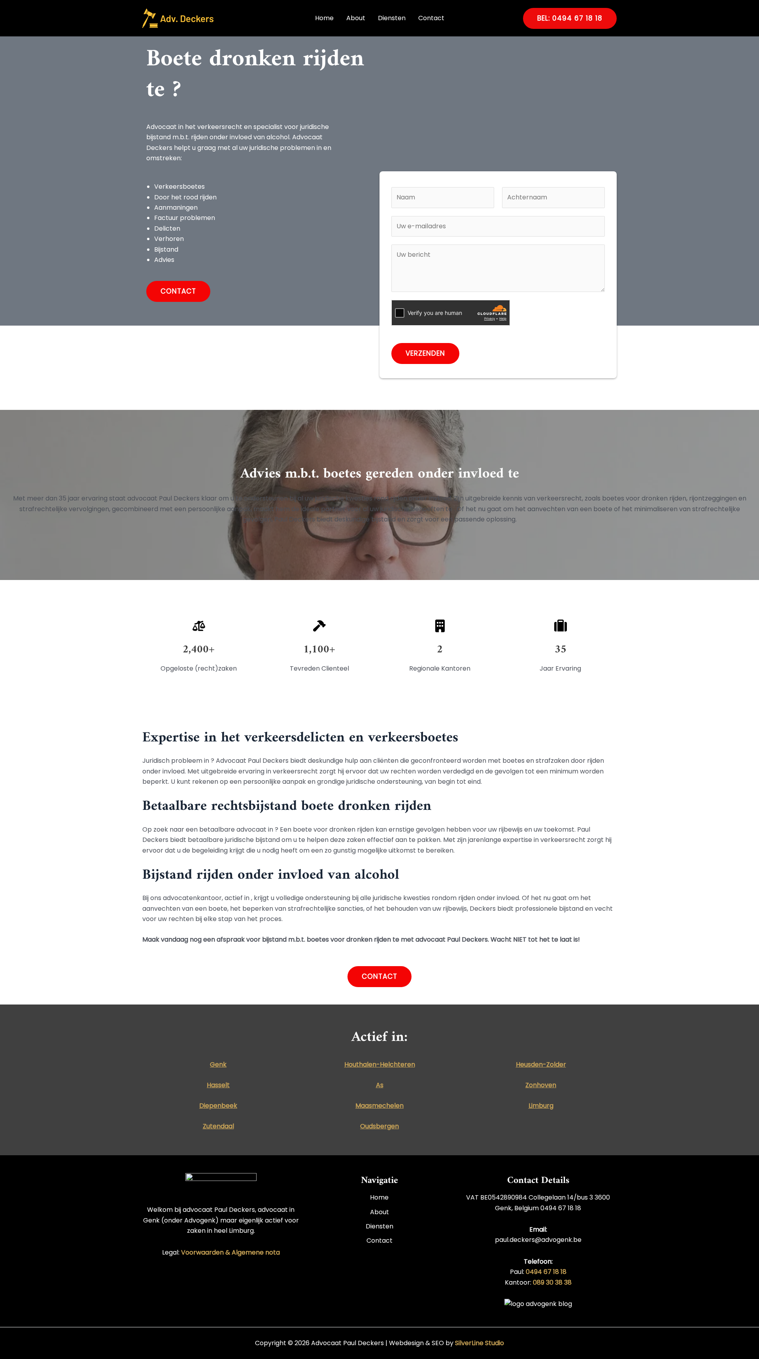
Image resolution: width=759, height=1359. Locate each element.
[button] (570, 18)
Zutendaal (218, 1126)
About (355, 18)
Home (324, 18)
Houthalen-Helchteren (379, 1064)
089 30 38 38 (552, 1282)
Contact (431, 18)
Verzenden (425, 353)
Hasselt (218, 1085)
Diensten (392, 18)
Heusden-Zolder (541, 1064)
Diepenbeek (218, 1105)
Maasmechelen (379, 1105)
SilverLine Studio (479, 1343)
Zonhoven (540, 1085)
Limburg (541, 1105)
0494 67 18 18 (546, 1271)
